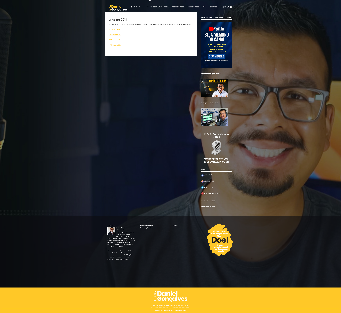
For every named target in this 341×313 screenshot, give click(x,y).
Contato (213, 7)
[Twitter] (134, 7)
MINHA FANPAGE (209, 175)
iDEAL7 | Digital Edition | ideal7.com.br (176, 310)
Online (208, 207)
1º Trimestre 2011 (115, 29)
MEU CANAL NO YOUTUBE (212, 193)
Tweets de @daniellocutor (147, 228)
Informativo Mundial (161, 7)
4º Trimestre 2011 (115, 45)
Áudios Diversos (192, 7)
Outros (204, 7)
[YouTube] (139, 7)
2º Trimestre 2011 (115, 35)
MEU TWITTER (208, 187)
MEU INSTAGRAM (209, 181)
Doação (223, 7)
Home (150, 7)
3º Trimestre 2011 (115, 40)
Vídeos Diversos (178, 7)
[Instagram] (137, 7)
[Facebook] (131, 7)
